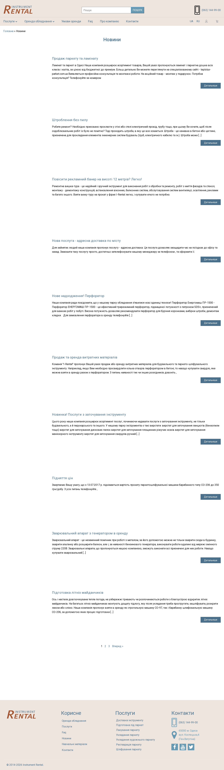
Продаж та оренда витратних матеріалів (84, 357)
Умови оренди (71, 21)
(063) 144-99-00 (211, 10)
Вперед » (117, 646)
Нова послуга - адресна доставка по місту (86, 241)
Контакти (132, 21)
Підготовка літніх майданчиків (77, 593)
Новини (66, 738)
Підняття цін (62, 478)
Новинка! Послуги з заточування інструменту (89, 414)
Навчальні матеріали (74, 744)
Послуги (9, 21)
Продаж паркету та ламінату (75, 58)
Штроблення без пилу (70, 120)
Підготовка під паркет (129, 725)
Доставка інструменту (129, 720)
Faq (90, 21)
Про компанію (109, 21)
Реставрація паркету (129, 744)
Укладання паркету (127, 734)
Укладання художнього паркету (135, 739)
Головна (8, 31)
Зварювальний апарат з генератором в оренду (90, 533)
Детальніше (210, 85)
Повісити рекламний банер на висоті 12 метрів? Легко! (97, 179)
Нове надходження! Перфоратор (78, 296)
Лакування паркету (128, 730)
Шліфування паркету (129, 749)
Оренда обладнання (38, 21)
